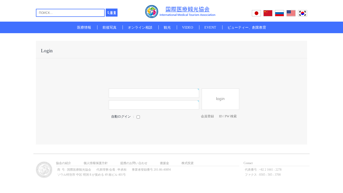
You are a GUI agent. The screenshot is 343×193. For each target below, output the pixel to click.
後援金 (164, 163)
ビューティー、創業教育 (246, 27)
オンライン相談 (140, 27)
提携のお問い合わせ (133, 163)
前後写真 (109, 27)
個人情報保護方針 (96, 163)
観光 (167, 27)
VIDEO (187, 27)
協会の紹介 (63, 163)
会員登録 (207, 116)
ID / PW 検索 (228, 116)
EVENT (210, 27)
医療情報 (84, 27)
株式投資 (188, 163)
